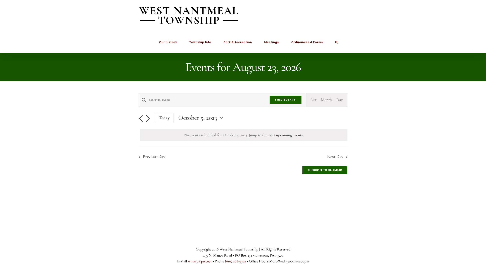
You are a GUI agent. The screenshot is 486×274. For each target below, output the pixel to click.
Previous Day (154, 156)
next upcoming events (285, 135)
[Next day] (148, 118)
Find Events (285, 100)
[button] (336, 42)
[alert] (243, 135)
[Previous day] (141, 118)
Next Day (335, 156)
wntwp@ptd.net (200, 261)
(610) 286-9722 (235, 261)
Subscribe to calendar (325, 170)
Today (164, 117)
